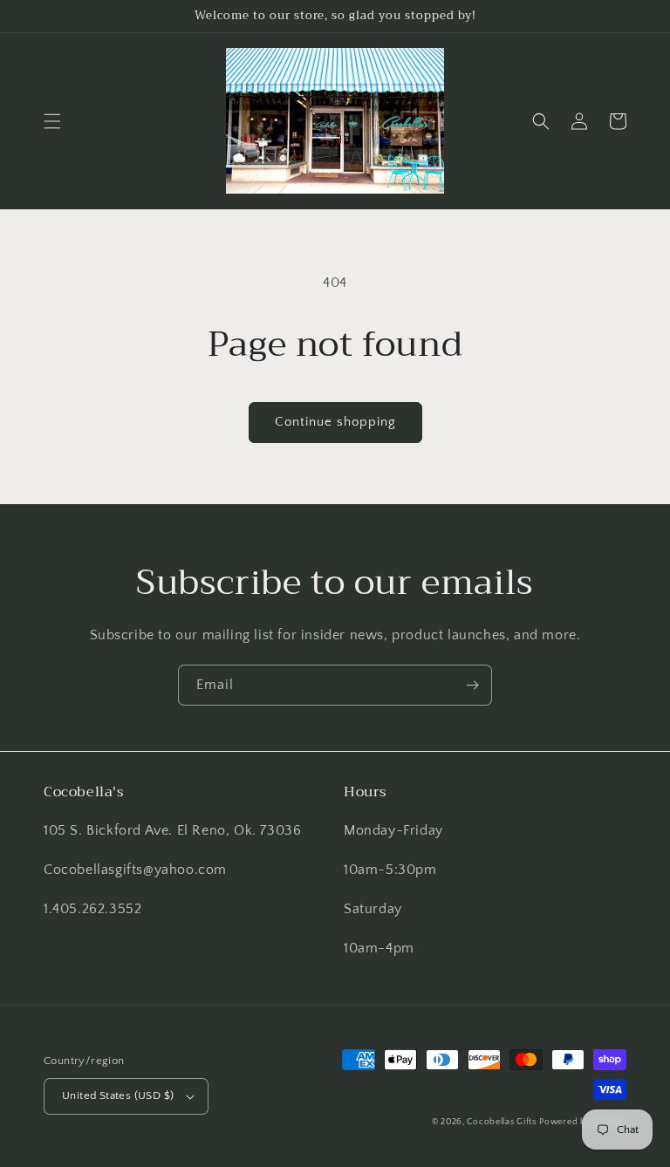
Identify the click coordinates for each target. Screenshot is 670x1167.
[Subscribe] (472, 685)
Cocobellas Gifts (501, 1122)
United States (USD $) (118, 1095)
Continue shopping (335, 421)
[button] (52, 121)
